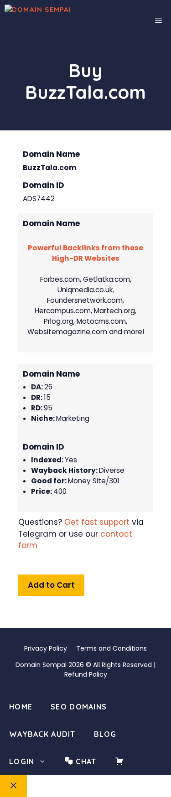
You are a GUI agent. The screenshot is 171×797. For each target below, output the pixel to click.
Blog (105, 734)
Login (21, 761)
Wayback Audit (42, 734)
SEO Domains (79, 706)
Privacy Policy (45, 648)
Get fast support (97, 522)
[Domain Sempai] (60, 20)
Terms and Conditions (111, 648)
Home (20, 706)
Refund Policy (85, 674)
